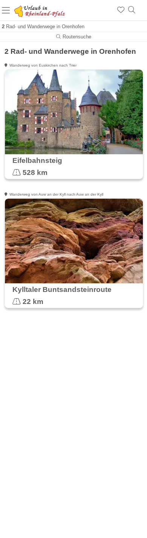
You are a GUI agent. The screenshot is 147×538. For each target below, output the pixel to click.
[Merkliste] (120, 10)
